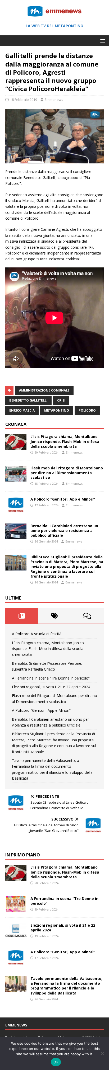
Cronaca (15, 424)
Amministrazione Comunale (44, 390)
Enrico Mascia (22, 410)
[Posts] (21, 616)
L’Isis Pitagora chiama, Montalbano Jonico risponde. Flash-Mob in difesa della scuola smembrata (64, 441)
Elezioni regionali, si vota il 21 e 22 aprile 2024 (51, 686)
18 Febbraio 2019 (23, 99)
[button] (102, 40)
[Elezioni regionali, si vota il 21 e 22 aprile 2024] (15, 935)
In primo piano (22, 855)
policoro (87, 410)
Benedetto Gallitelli (28, 400)
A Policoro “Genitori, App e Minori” (62, 499)
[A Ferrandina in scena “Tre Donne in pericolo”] (15, 908)
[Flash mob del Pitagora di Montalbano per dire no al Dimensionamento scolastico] (15, 478)
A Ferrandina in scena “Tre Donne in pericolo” (51, 678)
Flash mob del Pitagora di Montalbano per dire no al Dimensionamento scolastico (66, 472)
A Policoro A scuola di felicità (36, 633)
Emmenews (54, 99)
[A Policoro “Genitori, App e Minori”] (15, 509)
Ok (55, 1062)
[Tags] (54, 616)
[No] (102, 1053)
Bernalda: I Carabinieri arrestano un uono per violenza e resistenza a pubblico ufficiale (64, 530)
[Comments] (87, 616)
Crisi (61, 400)
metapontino (56, 410)
